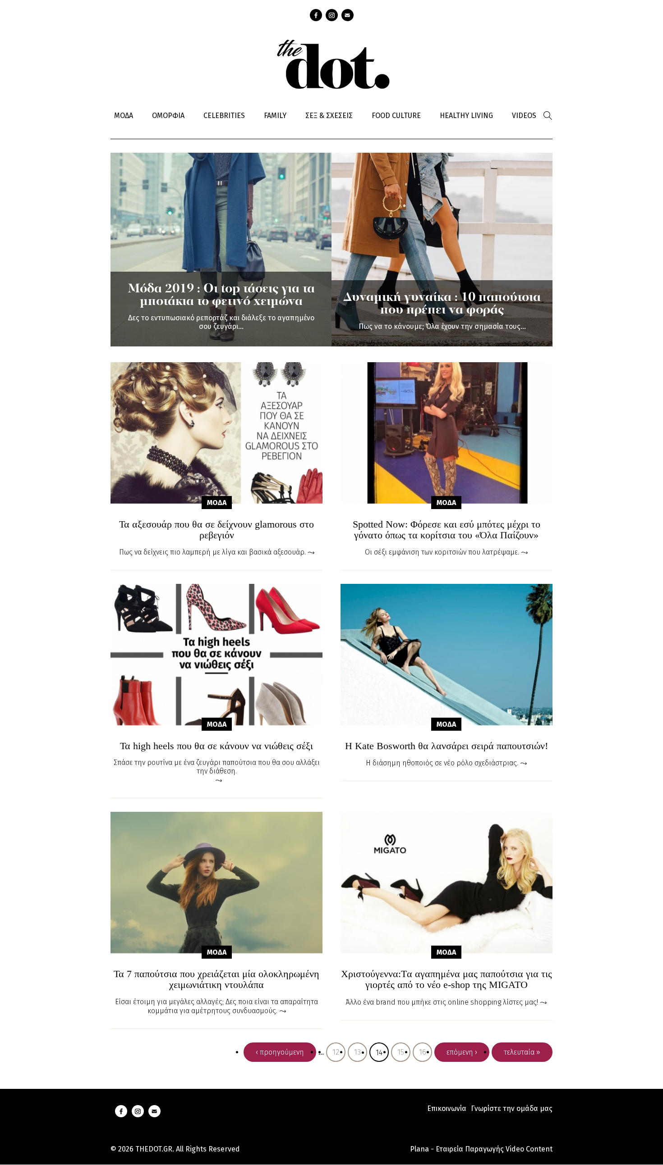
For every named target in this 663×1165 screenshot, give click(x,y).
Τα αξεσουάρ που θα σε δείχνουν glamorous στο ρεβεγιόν (216, 530)
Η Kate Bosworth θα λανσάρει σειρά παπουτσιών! (446, 746)
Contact (347, 15)
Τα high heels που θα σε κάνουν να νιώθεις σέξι (216, 746)
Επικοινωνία (446, 1108)
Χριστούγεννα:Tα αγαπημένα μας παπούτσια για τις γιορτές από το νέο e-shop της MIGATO (446, 979)
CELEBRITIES (224, 115)
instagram (332, 15)
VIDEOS (524, 115)
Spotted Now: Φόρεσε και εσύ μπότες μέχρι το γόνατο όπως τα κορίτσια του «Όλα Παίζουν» (446, 530)
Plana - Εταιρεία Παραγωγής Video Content (481, 1149)
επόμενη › (462, 1052)
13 (357, 1052)
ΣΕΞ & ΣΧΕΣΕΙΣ (329, 115)
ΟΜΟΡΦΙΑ (168, 115)
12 (335, 1052)
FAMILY (275, 115)
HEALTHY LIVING (466, 115)
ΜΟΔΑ (123, 115)
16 (422, 1052)
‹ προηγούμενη (280, 1052)
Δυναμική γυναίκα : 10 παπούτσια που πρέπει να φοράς (442, 304)
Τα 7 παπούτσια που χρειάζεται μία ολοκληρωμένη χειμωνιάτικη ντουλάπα (216, 979)
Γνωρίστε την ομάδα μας (511, 1108)
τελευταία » (522, 1052)
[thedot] (331, 63)
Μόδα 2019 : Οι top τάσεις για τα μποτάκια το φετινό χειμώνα (221, 295)
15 (400, 1052)
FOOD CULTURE (396, 115)
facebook (316, 15)
